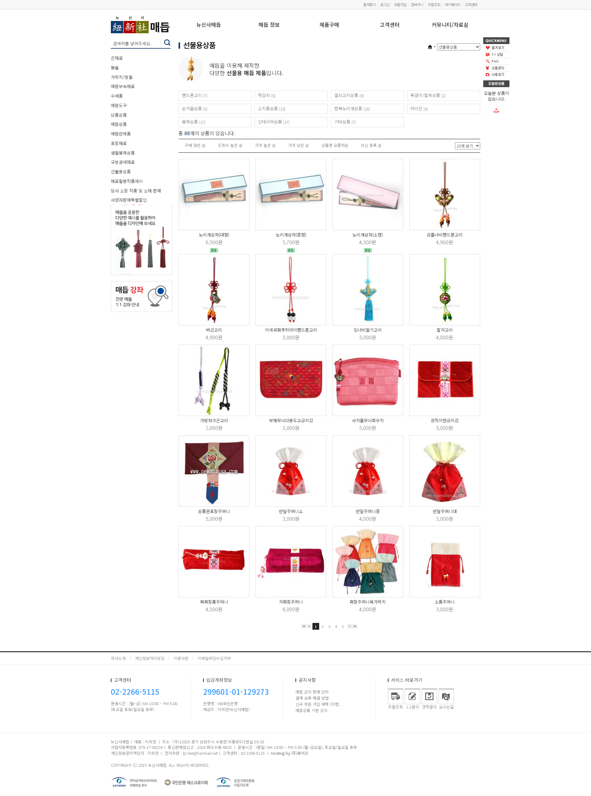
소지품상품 (268, 108)
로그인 (384, 4)
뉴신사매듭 (208, 25)
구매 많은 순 (195, 145)
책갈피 (264, 95)
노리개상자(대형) (214, 235)
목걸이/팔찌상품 (425, 95)
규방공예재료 (123, 162)
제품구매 (329, 25)
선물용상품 (121, 171)
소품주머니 (445, 602)
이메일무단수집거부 (214, 658)
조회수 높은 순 (230, 145)
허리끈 (416, 108)
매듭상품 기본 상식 (312, 710)
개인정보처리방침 (149, 658)
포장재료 (119, 143)
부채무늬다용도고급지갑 (291, 420)
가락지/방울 (122, 77)
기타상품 (342, 122)
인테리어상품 (270, 122)
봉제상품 (190, 122)
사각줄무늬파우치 (368, 420)
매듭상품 (119, 124)
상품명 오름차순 (334, 145)
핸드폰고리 (192, 95)
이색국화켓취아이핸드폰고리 (291, 330)
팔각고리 (445, 330)
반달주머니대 (445, 511)
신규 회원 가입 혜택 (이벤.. (318, 704)
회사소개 (118, 658)
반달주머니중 (368, 511)
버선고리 (214, 330)
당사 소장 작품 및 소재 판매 (136, 191)
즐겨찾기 (369, 4)
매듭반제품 (121, 134)
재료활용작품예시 (127, 181)
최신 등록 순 (371, 145)
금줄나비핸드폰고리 (445, 235)
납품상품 (119, 115)
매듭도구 (119, 105)
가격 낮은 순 (298, 145)
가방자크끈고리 (214, 420)
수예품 (117, 96)
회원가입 (400, 4)
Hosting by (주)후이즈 (289, 753)
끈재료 (117, 58)
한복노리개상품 (348, 108)
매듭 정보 (269, 25)
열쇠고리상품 (346, 95)
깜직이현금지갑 (445, 420)
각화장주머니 (291, 602)
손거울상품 (192, 108)
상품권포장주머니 (214, 511)
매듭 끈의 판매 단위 (312, 692)
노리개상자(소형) (367, 235)
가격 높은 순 (265, 145)
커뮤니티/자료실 (450, 25)
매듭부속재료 (123, 86)
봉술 (115, 67)
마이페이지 (452, 4)
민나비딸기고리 (368, 330)
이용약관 (181, 658)
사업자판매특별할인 (129, 200)
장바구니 (417, 4)
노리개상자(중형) (291, 235)
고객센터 (471, 4)
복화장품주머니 (214, 602)
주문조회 (434, 4)
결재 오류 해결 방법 (312, 698)
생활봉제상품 (123, 153)
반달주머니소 (291, 511)
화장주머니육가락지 (368, 602)
